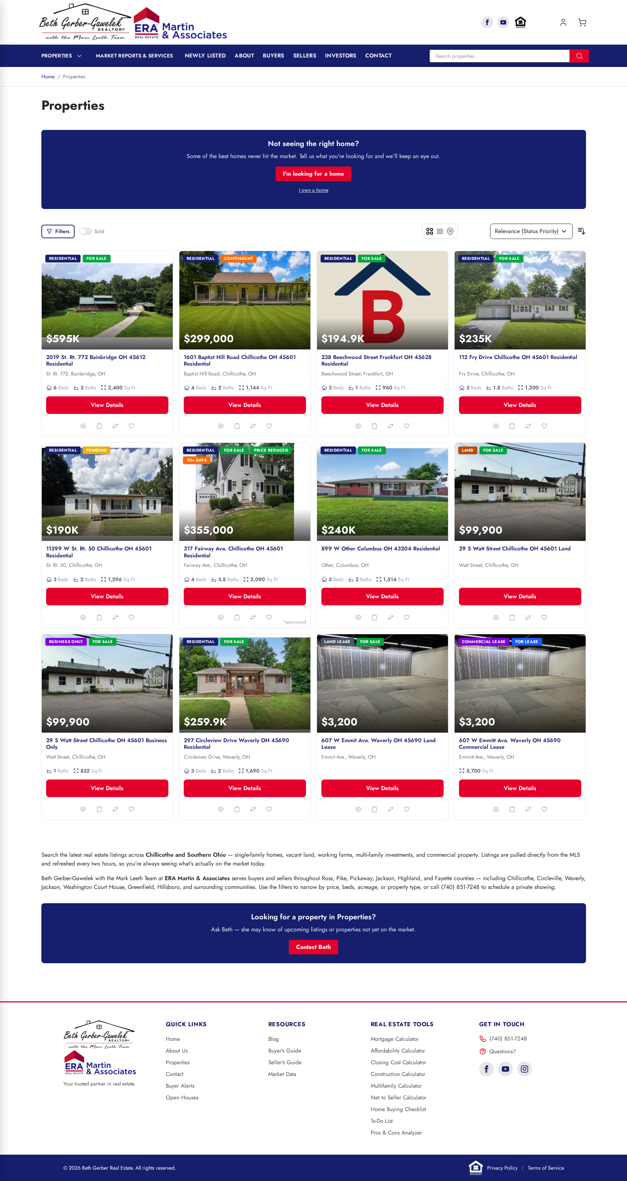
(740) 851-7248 (508, 1039)
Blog (273, 1039)
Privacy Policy (502, 1167)
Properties (56, 55)
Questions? (502, 1051)
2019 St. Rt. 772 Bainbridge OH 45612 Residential (95, 360)
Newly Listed (205, 56)
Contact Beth (313, 947)
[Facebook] (487, 22)
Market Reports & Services (134, 55)
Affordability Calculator (398, 1051)
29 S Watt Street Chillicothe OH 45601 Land (515, 549)
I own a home (313, 190)
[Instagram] (524, 1069)
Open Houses (182, 1098)
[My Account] (563, 22)
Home (48, 76)
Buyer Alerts (180, 1086)
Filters (62, 231)
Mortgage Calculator (395, 1039)
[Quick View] (83, 426)
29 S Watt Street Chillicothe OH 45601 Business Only (106, 743)
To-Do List (382, 1121)
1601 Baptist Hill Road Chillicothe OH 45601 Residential (240, 360)
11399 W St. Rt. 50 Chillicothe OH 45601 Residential (99, 552)
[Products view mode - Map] (450, 231)
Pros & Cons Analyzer (396, 1133)
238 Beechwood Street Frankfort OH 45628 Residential (376, 360)
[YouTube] (503, 22)
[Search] (579, 56)
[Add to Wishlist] (131, 426)
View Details (107, 405)
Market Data (282, 1074)
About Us (177, 1051)
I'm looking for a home (313, 173)
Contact (378, 56)
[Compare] (115, 426)
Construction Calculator (398, 1074)
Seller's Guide (285, 1062)
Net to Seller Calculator (398, 1098)
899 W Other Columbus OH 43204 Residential (380, 549)
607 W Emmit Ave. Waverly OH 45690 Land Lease (378, 743)
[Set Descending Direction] (581, 231)
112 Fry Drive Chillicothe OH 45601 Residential (518, 357)
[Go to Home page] (133, 22)
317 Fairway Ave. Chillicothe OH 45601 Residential (233, 552)
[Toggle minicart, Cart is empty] (582, 22)
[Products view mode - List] (440, 231)
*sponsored (294, 622)
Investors (341, 56)
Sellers (304, 56)
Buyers (273, 56)
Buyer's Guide (284, 1051)
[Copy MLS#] (99, 426)
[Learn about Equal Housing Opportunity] (520, 22)
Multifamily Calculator (396, 1086)
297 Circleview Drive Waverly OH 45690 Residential (236, 743)
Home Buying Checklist (398, 1109)
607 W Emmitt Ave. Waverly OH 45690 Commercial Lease (510, 743)
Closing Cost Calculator (398, 1062)
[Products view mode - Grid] (429, 231)
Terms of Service (546, 1167)
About (244, 56)
